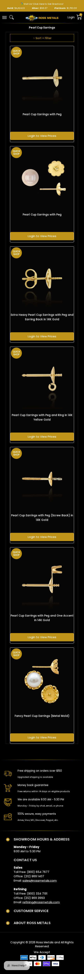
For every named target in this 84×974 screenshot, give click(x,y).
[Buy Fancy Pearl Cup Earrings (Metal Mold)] (42, 680)
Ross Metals (45, 942)
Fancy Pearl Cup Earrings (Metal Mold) (42, 716)
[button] (4, 17)
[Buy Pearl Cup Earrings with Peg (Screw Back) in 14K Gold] (42, 479)
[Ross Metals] (42, 17)
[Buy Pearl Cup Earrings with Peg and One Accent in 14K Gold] (42, 579)
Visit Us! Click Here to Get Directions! (43, 4)
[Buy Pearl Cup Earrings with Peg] (42, 78)
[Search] (11, 17)
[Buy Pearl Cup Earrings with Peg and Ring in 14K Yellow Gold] (42, 379)
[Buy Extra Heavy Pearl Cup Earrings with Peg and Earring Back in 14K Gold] (42, 279)
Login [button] (71, 17)
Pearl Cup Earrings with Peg (42, 114)
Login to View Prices (42, 136)
